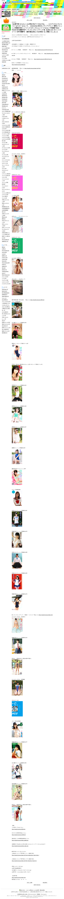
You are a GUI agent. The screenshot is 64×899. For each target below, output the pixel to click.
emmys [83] (4, 252)
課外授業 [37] (4, 332)
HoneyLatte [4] (5, 80)
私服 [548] (4, 61)
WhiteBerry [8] (5, 106)
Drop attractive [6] (5, 250)
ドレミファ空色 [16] (6, 175)
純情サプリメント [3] (6, 327)
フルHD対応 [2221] (6, 41)
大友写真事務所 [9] (5, 208)
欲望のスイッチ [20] (6, 322)
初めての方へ (39, 4)
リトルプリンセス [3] (6, 283)
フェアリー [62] (5, 280)
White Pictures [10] (5, 274)
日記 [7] (3, 320)
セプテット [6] (5, 163)
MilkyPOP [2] (4, 95)
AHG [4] (3, 74)
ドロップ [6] (4, 177)
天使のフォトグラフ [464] (5, 214)
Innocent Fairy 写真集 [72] (6, 84)
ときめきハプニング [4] (5, 119)
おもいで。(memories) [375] (5, 108)
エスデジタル (22, 14)
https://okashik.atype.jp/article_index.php (20, 846)
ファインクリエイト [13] (5, 179)
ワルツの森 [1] (5, 196)
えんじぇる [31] (5, 276)
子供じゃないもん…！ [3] (5, 317)
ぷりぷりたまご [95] (6, 125)
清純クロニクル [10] (6, 324)
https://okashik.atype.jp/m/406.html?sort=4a (43, 59)
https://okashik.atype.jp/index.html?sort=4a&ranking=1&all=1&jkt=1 (25, 855)
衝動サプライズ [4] (5, 331)
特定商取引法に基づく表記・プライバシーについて (26, 894)
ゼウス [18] (4, 168)
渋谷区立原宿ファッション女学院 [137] (6, 233)
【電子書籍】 (41, 14)
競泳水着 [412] (5, 49)
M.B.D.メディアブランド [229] (6, 91)
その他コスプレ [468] (6, 60)
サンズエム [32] (5, 154)
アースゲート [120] (6, 133)
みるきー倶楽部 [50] (6, 126)
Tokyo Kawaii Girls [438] (4, 101)
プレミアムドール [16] (5, 186)
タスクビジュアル (29, 14)
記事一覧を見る (37, 17)
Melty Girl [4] (4, 291)
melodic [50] (4, 93)
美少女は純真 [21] (5, 239)
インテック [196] (5, 135)
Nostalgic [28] (4, 97)
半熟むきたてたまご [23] (5, 200)
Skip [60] (3, 268)
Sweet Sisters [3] (5, 296)
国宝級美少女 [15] (5, 206)
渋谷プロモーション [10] (5, 221)
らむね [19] (4, 128)
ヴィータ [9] (4, 198)
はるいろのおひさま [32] (5, 122)
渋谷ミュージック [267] (5, 224)
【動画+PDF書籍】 (48, 14)
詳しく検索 (60, 6)
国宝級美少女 (47, 12)
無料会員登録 (54, 4)
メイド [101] (4, 58)
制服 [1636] (4, 46)
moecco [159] (4, 257)
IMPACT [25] (4, 81)
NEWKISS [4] (4, 294)
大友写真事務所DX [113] (5, 210)
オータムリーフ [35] (6, 147)
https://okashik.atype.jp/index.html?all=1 (33, 68)
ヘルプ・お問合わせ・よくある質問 (32, 890)
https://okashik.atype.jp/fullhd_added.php (20, 840)
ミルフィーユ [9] (5, 281)
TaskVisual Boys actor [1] (5, 272)
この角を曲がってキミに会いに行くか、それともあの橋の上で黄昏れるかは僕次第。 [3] (6, 307)
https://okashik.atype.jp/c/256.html (37, 299)
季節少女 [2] (4, 217)
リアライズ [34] (5, 194)
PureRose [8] (4, 99)
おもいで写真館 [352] (6, 111)
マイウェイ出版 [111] (6, 192)
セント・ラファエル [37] (5, 165)
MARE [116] (4, 255)
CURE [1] (4, 248)
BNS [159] (4, 76)
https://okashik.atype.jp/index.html (46, 614)
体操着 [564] (4, 53)
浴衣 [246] (4, 56)
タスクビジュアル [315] (5, 171)
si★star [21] (4, 266)
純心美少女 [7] (5, 325)
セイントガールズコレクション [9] (6, 160)
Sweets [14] (4, 269)
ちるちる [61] (4, 116)
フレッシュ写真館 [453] (5, 183)
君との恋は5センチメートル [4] (6, 314)
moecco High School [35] (4, 260)
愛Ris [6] (3, 218)
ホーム (3, 7)
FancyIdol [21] (5, 78)
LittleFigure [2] (5, 87)
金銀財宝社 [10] (5, 241)
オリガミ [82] (4, 142)
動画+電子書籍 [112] (6, 42)
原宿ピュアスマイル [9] (5, 204)
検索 (40, 6)
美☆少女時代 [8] (5, 329)
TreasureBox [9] (5, 104)
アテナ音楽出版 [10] (6, 132)
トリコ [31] (4, 278)
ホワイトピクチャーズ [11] (6, 190)
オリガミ (35, 14)
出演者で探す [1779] (6, 68)
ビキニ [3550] (4, 51)
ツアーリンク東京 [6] (6, 173)
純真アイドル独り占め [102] (6, 236)
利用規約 (38, 894)
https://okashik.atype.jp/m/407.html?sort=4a (44, 49)
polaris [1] (4, 264)
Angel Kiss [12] (5, 289)
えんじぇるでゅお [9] (6, 301)
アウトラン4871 (54, 12)
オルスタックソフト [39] (5, 145)
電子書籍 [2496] (5, 44)
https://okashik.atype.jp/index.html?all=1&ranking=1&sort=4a (24, 860)
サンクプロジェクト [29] (5, 151)
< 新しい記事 (29, 20)
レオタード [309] (5, 55)
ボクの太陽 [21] (5, 312)
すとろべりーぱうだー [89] (6, 113)
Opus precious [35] (6, 262)
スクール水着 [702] (6, 48)
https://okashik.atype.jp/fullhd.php (18, 64)
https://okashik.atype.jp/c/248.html (19, 834)
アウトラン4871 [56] (6, 130)
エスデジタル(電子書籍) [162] (6, 139)
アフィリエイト (44, 894)
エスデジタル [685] (6, 137)
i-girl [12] (3, 254)
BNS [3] (3, 247)
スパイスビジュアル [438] (5, 157)
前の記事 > (45, 20)
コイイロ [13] (4, 149)
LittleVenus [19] (5, 88)
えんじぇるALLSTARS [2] (5, 298)
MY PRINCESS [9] (5, 292)
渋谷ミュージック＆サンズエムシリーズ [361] (6, 229)
